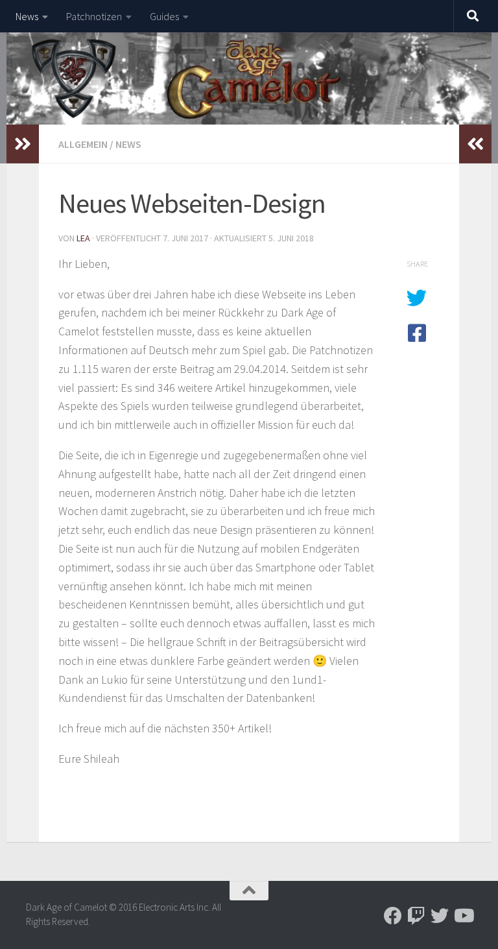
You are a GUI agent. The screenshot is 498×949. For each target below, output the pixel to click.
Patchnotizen (94, 16)
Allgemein (83, 144)
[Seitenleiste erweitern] (22, 144)
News (27, 16)
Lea (83, 238)
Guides (164, 16)
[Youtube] (463, 916)
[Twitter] (440, 916)
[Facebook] (393, 916)
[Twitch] (416, 916)
